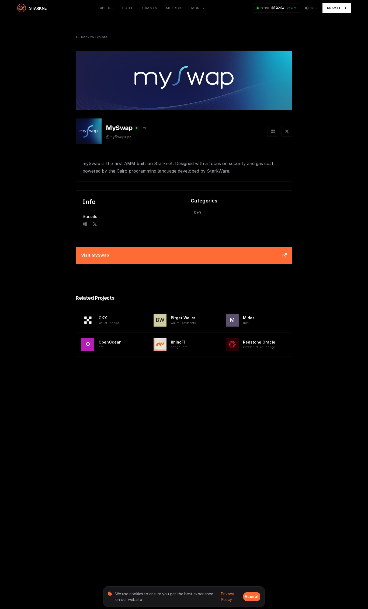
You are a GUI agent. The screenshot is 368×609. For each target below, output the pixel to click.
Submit (334, 8)
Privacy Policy (227, 597)
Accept (252, 596)
